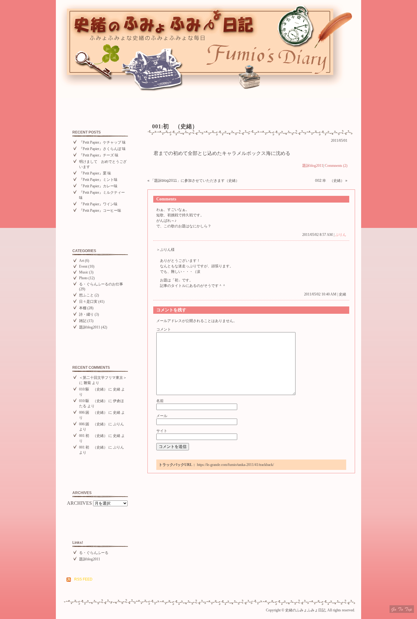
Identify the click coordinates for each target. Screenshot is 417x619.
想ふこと (86, 295)
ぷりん (118, 424)
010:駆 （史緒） (93, 389)
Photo (83, 278)
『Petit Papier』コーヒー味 (100, 210)
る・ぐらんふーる (93, 553)
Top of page (402, 609)
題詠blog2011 (89, 327)
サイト (161, 431)
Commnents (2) (336, 165)
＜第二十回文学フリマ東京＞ (103, 377)
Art (81, 260)
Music (83, 272)
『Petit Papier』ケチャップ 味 (102, 142)
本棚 (82, 308)
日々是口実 (88, 301)
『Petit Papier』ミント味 (98, 180)
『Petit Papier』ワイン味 (98, 204)
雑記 (82, 321)
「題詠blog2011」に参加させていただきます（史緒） (194, 180)
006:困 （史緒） (93, 412)
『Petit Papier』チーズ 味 (98, 155)
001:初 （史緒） (93, 436)
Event (83, 266)
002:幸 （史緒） (329, 180)
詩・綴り (86, 314)
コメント (163, 329)
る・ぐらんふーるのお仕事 (101, 284)
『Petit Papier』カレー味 (98, 186)
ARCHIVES (79, 503)
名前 (160, 401)
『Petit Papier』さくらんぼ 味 (102, 149)
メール (161, 416)
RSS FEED (83, 579)
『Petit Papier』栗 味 (95, 173)
